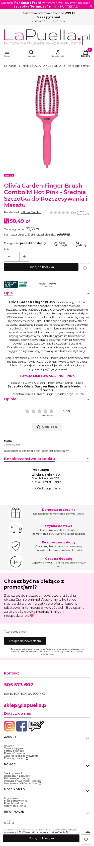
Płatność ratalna (14, 753)
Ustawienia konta (15, 805)
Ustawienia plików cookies (21, 783)
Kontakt (9, 823)
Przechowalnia (13, 803)
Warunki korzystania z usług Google (44, 832)
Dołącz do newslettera (25, 641)
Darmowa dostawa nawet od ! (48, 13)
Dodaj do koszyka (41, 267)
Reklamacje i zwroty (17, 778)
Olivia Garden (31, 212)
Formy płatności (14, 750)
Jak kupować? (13, 773)
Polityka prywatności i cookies (22, 780)
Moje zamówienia (15, 800)
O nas (7, 820)
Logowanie (11, 798)
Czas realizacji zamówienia (21, 755)
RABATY (9, 745)
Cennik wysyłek (13, 748)
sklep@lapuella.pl (26, 705)
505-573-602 (56, 21)
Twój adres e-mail (15, 632)
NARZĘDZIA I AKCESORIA (42, 66)
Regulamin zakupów (17, 775)
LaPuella (10, 66)
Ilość (7, 249)
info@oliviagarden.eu (47, 488)
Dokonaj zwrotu (14, 758)
